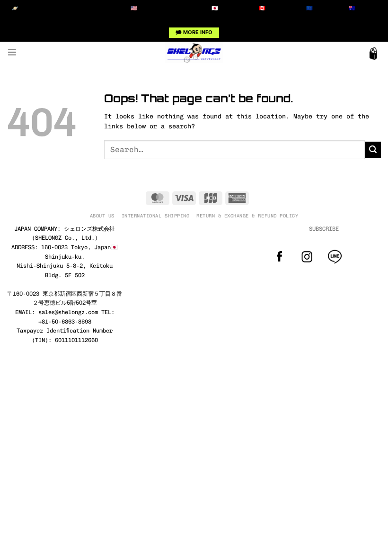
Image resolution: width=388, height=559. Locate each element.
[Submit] (373, 150)
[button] (12, 52)
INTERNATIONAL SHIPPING (155, 216)
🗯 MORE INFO (194, 32)
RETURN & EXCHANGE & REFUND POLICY (247, 216)
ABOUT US (102, 216)
